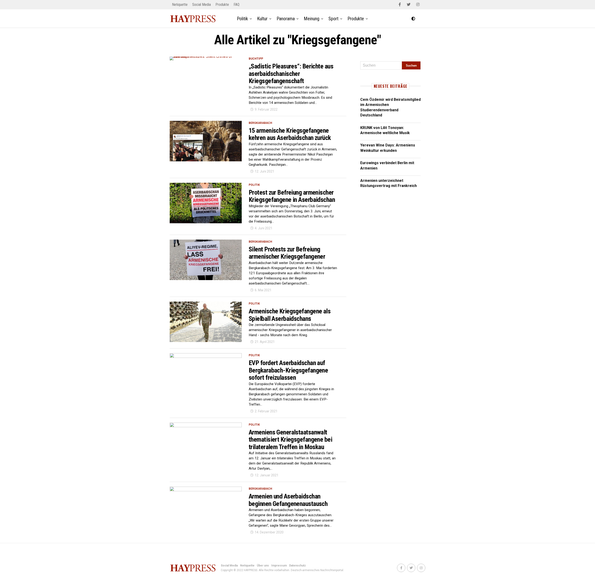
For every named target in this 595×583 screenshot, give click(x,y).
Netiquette (180, 4)
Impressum (279, 565)
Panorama (286, 18)
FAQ (236, 4)
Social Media (201, 4)
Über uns (263, 565)
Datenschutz (297, 565)
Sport (333, 18)
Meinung (311, 18)
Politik (242, 18)
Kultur (262, 18)
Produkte (222, 4)
